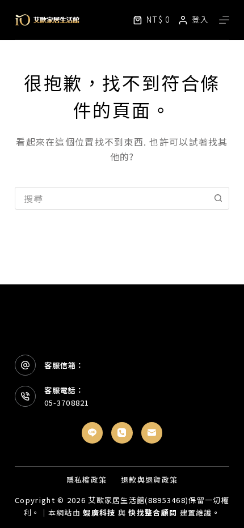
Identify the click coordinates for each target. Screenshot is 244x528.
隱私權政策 (86, 480)
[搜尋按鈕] (218, 198)
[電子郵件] (152, 433)
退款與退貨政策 (149, 480)
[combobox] (111, 198)
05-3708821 (66, 402)
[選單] (224, 20)
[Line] (92, 433)
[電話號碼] (122, 433)
